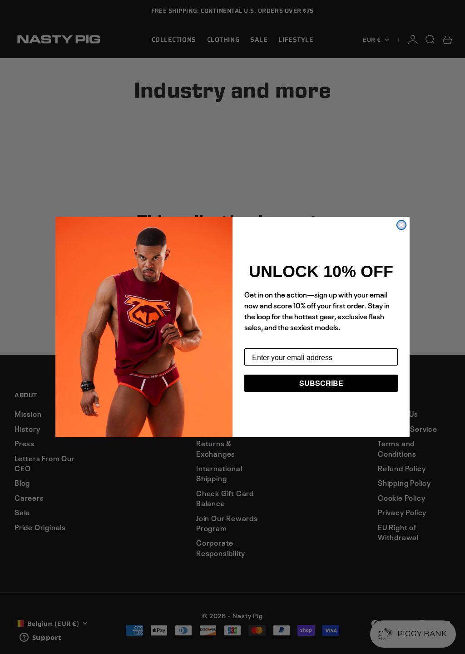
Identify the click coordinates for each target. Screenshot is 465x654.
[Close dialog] (401, 224)
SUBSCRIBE (321, 383)
